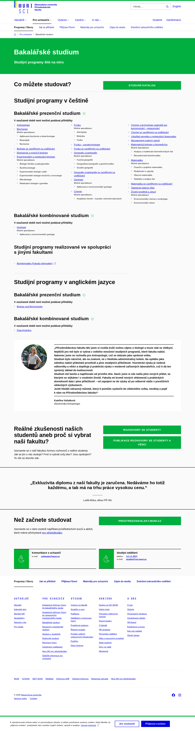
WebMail (49, 679)
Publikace (75, 614)
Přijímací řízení (67, 27)
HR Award (131, 622)
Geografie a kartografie (85, 153)
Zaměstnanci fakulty (136, 618)
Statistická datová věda (142, 188)
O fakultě (103, 625)
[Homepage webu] (35, 7)
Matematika (137, 160)
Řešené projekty (78, 629)
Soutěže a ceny (78, 609)
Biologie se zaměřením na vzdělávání (36, 149)
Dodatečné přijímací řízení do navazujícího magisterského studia (54, 615)
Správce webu (20, 698)
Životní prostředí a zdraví (143, 192)
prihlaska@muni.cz (50, 556)
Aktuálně (21, 598)
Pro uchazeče (53, 598)
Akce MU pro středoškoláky (54, 651)
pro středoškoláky (52, 532)
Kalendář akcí (20, 609)
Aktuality (18, 605)
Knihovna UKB (62, 679)
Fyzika (77, 125)
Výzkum (76, 598)
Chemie (78, 191)
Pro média (18, 627)
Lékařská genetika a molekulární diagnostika (153, 136)
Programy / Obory (23, 27)
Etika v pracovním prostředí (111, 638)
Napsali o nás (20, 622)
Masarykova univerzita (31, 695)
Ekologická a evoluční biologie (32, 153)
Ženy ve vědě (105, 647)
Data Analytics (24, 330)
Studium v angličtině (51, 634)
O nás (131, 598)
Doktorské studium (50, 638)
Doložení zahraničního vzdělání (147, 27)
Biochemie (22, 129)
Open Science (77, 645)
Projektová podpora (79, 625)
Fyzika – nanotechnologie (87, 145)
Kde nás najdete (134, 631)
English (177, 6)
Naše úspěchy (105, 642)
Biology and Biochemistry (30, 306)
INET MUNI (37, 679)
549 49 (131, 556)
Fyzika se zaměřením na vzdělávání (92, 149)
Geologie (78, 180)
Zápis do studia (117, 27)
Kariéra (105, 598)
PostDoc (74, 641)
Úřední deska (133, 635)
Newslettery (19, 618)
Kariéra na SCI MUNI (108, 605)
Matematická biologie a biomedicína (149, 144)
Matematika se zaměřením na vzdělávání (151, 184)
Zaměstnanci (173, 20)
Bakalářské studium (51, 622)
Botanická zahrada (99, 679)
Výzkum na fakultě (79, 605)
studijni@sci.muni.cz (136, 559)
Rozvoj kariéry (105, 621)
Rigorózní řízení (49, 642)
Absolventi (103, 651)
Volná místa (104, 609)
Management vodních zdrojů (145, 140)
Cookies (33, 698)
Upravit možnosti (88, 725)
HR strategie (104, 629)
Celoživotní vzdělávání (52, 647)
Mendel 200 (19, 614)
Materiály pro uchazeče (92, 27)
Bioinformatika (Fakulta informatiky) (35, 263)
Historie (130, 609)
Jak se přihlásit (46, 27)
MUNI (16, 679)
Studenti (157, 20)
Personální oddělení (108, 634)
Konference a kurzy (136, 627)
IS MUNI (26, 679)
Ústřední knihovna (80, 679)
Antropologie (23, 125)
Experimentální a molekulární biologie (36, 157)
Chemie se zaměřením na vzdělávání (150, 132)
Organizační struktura (137, 614)
